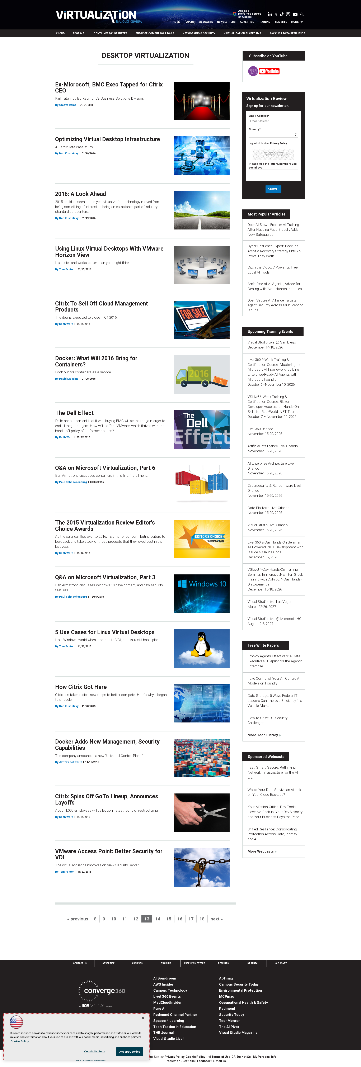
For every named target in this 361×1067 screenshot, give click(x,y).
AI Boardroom (164, 978)
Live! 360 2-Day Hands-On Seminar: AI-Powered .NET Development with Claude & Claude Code (275, 547)
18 (202, 918)
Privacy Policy (278, 143)
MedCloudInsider (167, 1002)
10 (113, 918)
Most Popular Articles (266, 214)
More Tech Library (263, 735)
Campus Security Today (239, 984)
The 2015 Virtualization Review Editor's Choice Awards (105, 525)
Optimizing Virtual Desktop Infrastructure (107, 139)
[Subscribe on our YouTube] (261, 75)
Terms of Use (220, 1056)
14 (157, 918)
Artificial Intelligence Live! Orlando (273, 446)
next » (217, 918)
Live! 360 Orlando (260, 429)
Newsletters (226, 21)
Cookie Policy (195, 1056)
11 (124, 918)
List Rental (252, 963)
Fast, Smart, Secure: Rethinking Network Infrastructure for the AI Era (273, 772)
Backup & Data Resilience (287, 33)
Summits (281, 21)
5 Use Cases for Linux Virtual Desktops (105, 632)
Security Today (231, 1015)
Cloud (60, 33)
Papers (189, 21)
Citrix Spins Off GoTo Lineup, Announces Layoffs (106, 799)
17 (190, 918)
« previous (77, 918)
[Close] (142, 1018)
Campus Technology (170, 990)
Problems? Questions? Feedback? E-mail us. (195, 1061)
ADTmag (226, 978)
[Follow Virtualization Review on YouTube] (295, 15)
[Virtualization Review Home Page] (99, 17)
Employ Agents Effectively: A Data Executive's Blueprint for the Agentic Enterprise (275, 661)
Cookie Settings (94, 1051)
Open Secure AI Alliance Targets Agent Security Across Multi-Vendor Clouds (275, 305)
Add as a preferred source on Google (249, 13)
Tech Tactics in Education (174, 1027)
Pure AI (159, 1008)
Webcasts (206, 21)
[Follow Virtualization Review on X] (276, 15)
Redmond (227, 1008)
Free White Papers (263, 645)
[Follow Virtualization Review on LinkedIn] (270, 15)
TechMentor (229, 1021)
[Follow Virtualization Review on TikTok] (282, 15)
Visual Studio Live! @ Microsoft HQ (274, 619)
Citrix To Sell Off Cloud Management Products (101, 306)
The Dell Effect (74, 413)
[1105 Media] (95, 1006)
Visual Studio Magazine (238, 1032)
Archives (137, 963)
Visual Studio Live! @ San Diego (272, 342)
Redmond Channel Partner (175, 1015)
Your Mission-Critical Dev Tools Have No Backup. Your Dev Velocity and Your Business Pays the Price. (275, 812)
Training (264, 21)
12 (135, 918)
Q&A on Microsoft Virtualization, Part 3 (105, 577)
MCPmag (226, 996)
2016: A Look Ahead (80, 194)
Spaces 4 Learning (168, 1021)
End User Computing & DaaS (155, 33)
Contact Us (80, 963)
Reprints (223, 963)
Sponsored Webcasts (266, 756)
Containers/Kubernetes (110, 33)
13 (146, 918)
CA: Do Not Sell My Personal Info (254, 1056)
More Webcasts (261, 851)
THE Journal (163, 1032)
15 (168, 918)
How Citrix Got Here (81, 687)
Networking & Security (199, 33)
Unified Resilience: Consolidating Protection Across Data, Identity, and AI (272, 834)
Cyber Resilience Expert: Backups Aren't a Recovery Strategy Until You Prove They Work (275, 251)
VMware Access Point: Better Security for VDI (109, 854)
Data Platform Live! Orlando (269, 508)
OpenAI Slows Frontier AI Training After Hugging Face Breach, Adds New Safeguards (273, 230)
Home (176, 21)
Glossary (281, 963)
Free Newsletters (194, 963)
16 (179, 918)
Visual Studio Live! (168, 1039)
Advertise (247, 21)
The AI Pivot (229, 1027)
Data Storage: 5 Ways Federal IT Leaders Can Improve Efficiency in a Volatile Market (275, 700)
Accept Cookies (129, 1051)
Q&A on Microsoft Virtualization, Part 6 (105, 468)
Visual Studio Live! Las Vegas (270, 601)
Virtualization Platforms (242, 33)
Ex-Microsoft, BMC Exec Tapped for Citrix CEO (109, 87)
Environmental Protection (240, 990)
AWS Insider (163, 984)
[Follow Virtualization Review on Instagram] (288, 15)
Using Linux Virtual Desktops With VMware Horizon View (109, 251)
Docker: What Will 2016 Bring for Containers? (96, 361)
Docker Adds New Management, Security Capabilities (107, 744)
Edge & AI (79, 33)
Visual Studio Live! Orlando (268, 525)
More (295, 21)
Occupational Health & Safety (243, 1002)
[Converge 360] (101, 992)
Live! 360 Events (167, 996)
